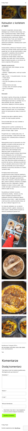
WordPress (17, 428)
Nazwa (4, 390)
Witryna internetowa (7, 403)
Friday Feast (5, 2)
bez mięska (6, 347)
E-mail (4, 397)
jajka (20, 347)
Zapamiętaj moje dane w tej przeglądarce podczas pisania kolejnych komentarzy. (14, 410)
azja (2, 347)
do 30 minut (12, 347)
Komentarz (5, 375)
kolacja (23, 347)
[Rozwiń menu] (25, 3)
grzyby (17, 347)
